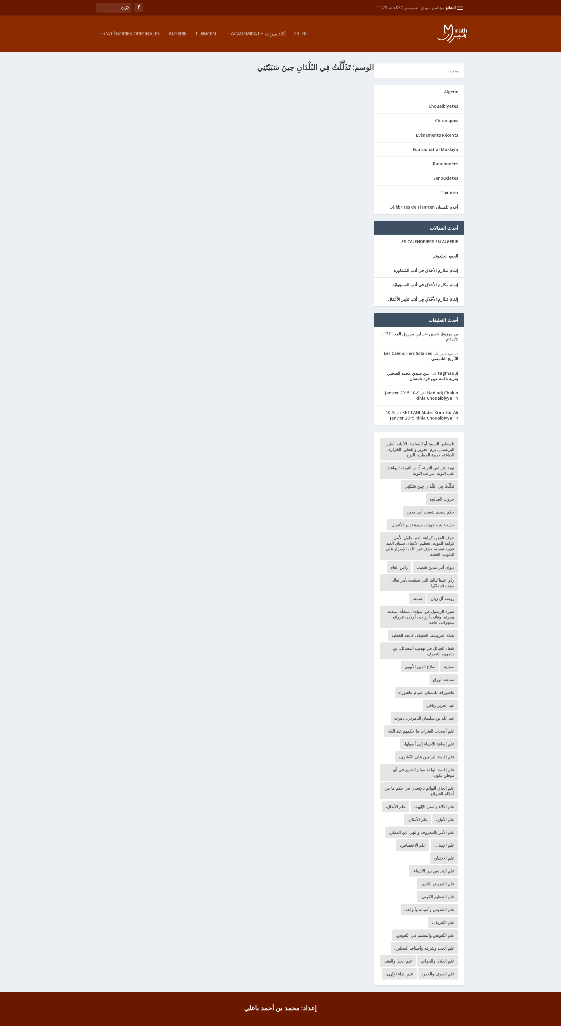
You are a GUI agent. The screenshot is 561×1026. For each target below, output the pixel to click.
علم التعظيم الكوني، (437, 896)
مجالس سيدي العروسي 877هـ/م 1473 (411, 7)
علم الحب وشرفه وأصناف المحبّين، (424, 948)
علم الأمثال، (417, 819)
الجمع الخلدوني (445, 256)
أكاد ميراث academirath (258, 34)
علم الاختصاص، (413, 845)
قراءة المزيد (116, 137)
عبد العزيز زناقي (440, 705)
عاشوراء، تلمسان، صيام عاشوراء (426, 692)
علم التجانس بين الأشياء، (433, 871)
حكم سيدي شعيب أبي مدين (430, 512)
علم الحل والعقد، (397, 961)
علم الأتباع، (445, 819)
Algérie (177, 34)
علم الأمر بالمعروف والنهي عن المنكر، (421, 832)
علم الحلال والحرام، (437, 961)
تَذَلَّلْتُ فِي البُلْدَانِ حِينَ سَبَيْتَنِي (340, 84)
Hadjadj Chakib (442, 393)
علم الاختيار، (444, 858)
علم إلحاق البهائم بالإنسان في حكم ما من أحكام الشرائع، (419, 790)
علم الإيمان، (444, 845)
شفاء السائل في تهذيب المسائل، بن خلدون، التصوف (423, 650)
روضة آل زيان (442, 598)
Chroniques (446, 120)
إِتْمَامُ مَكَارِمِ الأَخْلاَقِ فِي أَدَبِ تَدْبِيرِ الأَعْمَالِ (423, 299)
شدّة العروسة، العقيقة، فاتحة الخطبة (423, 635)
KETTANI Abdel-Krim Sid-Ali (430, 412)
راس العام (399, 567)
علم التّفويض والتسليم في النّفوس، (425, 935)
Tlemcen (205, 34)
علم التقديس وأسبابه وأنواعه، (429, 909)
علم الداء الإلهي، (399, 974)
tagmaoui (448, 373)
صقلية (449, 666)
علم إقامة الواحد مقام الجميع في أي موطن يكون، (423, 772)
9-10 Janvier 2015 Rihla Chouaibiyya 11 (421, 395)
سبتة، (417, 598)
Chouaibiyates (288, 93)
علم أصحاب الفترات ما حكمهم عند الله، (420, 731)
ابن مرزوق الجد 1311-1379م (420, 336)
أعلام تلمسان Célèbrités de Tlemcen (423, 207)
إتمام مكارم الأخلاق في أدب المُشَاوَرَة (426, 270)
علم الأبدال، (396, 806)
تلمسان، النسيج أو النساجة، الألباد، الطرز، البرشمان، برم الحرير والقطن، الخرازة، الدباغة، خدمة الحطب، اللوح (419, 449)
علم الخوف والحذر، (438, 974)
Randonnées (445, 163)
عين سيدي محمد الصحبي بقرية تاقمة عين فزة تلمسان (422, 375)
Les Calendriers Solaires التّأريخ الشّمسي (421, 355)
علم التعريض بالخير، (437, 883)
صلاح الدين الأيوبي (419, 666)
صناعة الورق (443, 679)
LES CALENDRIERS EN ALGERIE (428, 241)
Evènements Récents (437, 135)
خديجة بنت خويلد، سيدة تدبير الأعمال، (422, 524)
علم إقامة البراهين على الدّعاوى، (426, 756)
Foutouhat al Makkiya (435, 149)
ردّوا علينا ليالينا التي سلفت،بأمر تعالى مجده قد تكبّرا (422, 582)
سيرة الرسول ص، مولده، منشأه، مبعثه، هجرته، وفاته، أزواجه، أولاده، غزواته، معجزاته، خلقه (420, 617)
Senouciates (445, 178)
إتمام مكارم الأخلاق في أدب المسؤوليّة (425, 284)
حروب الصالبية (442, 499)
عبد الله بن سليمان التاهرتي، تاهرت (424, 718)
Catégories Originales (132, 34)
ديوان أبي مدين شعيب (435, 567)
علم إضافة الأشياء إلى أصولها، (429, 744)
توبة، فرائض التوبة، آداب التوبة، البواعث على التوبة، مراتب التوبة (420, 470)
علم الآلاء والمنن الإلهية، (434, 806)
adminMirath (344, 93)
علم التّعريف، (443, 922)
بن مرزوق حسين (443, 333)
